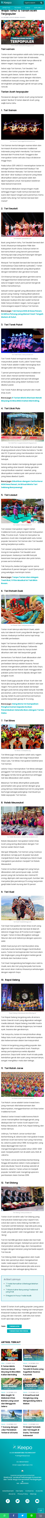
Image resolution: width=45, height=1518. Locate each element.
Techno (17, 8)
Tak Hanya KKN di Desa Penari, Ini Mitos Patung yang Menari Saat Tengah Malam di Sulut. (22, 314)
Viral (2, 1363)
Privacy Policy (23, 1494)
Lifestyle (6, 8)
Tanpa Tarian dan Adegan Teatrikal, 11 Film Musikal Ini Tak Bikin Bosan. (19, 580)
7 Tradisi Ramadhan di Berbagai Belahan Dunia (22, 1285)
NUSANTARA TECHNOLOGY (25, 1453)
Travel (25, 1363)
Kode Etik (39, 1491)
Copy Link (40, 1515)
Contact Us (29, 1491)
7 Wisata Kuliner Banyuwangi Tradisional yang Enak (22, 1291)
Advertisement (8, 1491)
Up (41, 1510)
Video (27, 8)
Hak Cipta (19, 1491)
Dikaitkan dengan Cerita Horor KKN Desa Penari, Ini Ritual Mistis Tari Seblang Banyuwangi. (22, 484)
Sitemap (33, 1494)
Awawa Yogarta (20, 17)
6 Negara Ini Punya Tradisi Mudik (18, 1295)
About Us (12, 1494)
